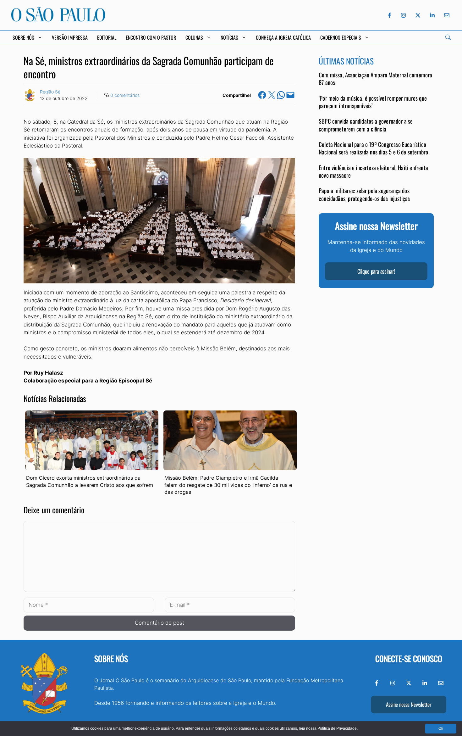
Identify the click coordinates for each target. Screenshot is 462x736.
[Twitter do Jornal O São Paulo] (417, 15)
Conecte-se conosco (408, 658)
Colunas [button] (194, 37)
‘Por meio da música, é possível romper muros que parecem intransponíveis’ (373, 102)
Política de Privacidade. (337, 728)
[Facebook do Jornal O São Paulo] (389, 15)
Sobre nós (111, 658)
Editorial (106, 37)
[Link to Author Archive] (30, 95)
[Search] (448, 37)
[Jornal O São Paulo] (58, 20)
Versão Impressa (70, 37)
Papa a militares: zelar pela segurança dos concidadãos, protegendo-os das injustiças (364, 195)
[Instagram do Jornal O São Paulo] (403, 15)
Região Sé (50, 91)
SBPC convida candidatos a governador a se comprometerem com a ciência (366, 125)
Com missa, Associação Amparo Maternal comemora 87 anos (375, 79)
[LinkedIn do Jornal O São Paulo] (432, 15)
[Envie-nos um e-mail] (445, 15)
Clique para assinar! (376, 271)
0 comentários (125, 95)
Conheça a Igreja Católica (283, 37)
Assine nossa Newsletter (408, 704)
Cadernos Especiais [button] (340, 37)
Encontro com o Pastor (151, 37)
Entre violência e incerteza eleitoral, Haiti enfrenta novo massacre (373, 171)
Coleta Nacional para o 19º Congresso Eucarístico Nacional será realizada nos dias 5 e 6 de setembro (373, 148)
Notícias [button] (229, 37)
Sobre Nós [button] (23, 37)
